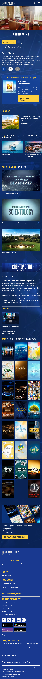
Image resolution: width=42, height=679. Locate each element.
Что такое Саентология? (24, 83)
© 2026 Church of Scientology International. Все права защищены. (20, 667)
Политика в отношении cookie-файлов (13, 671)
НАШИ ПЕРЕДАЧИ (12, 593)
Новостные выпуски (9, 583)
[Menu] (38, 3)
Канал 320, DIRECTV (8, 602)
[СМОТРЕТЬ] (34, 370)
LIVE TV (5, 572)
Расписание (7, 575)
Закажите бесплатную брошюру (24, 98)
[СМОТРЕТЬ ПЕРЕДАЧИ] (8, 351)
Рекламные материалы (10, 587)
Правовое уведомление (8, 676)
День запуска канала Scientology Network (16, 564)
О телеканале (6, 568)
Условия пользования (8, 669)
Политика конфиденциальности (11, 674)
